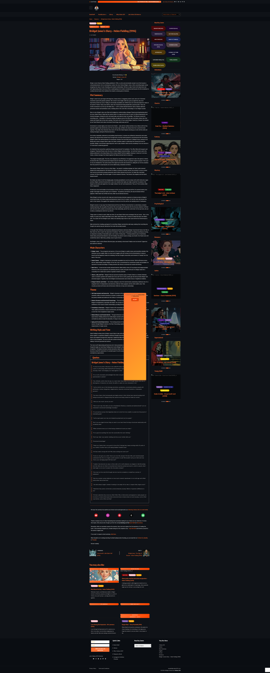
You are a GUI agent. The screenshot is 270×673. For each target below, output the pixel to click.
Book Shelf (92, 14)
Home (90, 19)
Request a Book (118, 654)
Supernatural (158, 59)
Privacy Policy (141, 294)
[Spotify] (143, 515)
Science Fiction (173, 53)
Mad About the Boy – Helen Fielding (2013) (102, 589)
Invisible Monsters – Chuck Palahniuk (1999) (164, 294)
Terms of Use (136, 296)
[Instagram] (108, 515)
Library (111, 14)
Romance (96, 19)
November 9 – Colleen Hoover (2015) (164, 395)
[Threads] (131, 515)
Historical (173, 34)
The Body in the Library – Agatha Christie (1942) (165, 127)
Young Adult (158, 65)
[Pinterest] (119, 515)
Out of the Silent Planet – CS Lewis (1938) (164, 161)
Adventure (158, 28)
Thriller (173, 59)
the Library (140, 522)
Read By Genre (102, 14)
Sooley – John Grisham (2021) (130, 1)
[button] (164, 100)
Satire (158, 52)
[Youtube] (96, 515)
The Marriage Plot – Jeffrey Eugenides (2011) (165, 227)
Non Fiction (173, 39)
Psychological (158, 45)
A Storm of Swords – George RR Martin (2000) (164, 94)
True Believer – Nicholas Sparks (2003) (165, 194)
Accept (135, 299)
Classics (173, 28)
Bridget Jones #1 (121, 77)
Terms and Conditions (104, 668)
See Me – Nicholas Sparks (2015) (164, 262)
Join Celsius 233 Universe (135, 14)
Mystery (158, 39)
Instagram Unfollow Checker (119, 658)
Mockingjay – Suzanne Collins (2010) (164, 328)
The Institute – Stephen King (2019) (164, 361)
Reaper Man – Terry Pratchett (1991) (132, 624)
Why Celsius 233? (120, 14)
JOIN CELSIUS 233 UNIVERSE (100, 649)
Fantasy (158, 34)
